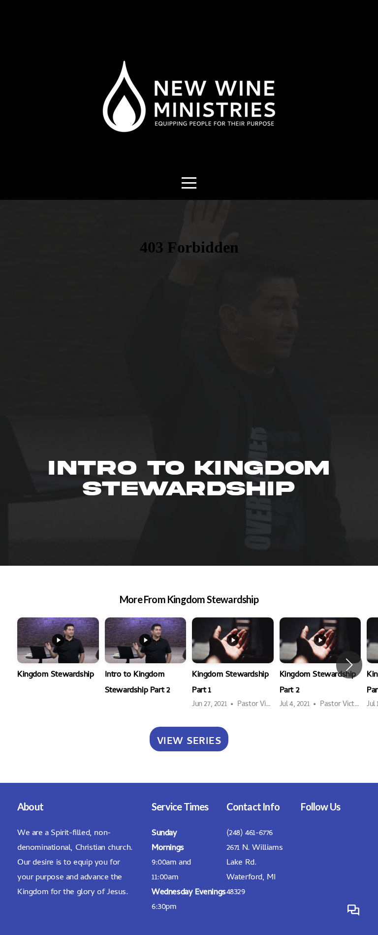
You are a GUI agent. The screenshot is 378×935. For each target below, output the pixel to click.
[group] (58, 656)
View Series (189, 739)
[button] (349, 665)
